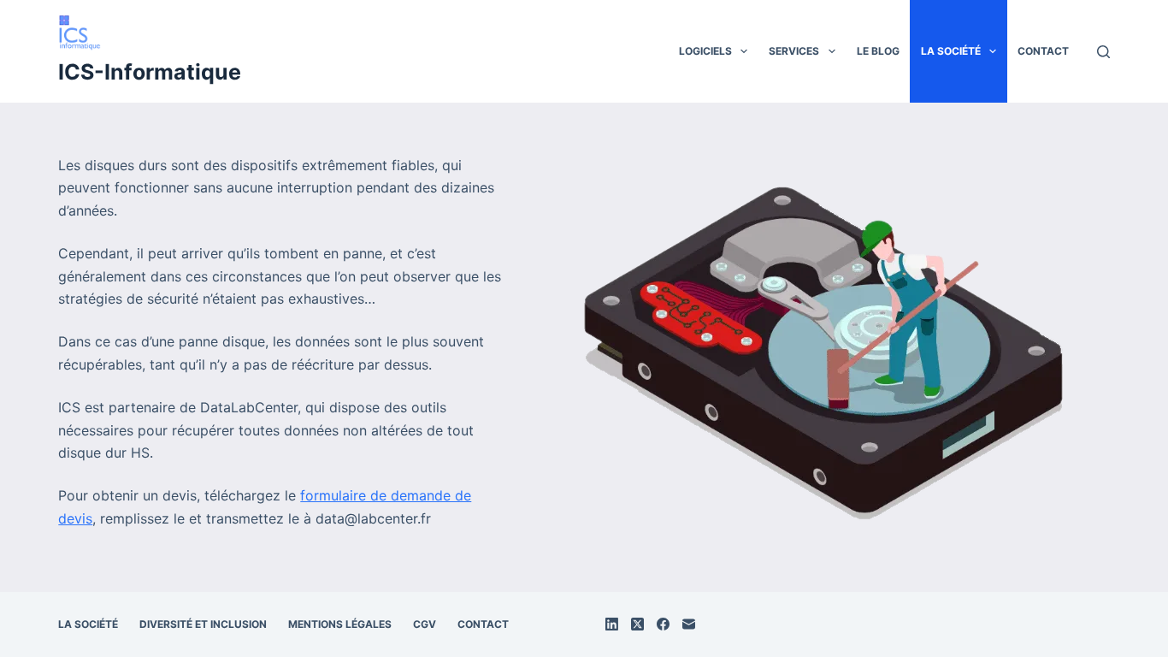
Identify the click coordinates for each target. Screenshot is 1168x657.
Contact (1043, 50)
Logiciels (705, 50)
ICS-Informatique (149, 72)
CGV (424, 624)
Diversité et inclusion (203, 624)
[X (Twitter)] (637, 624)
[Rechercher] (1103, 51)
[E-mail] (688, 624)
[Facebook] (663, 624)
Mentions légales (340, 624)
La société (951, 50)
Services (794, 50)
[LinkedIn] (611, 624)
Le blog (878, 50)
